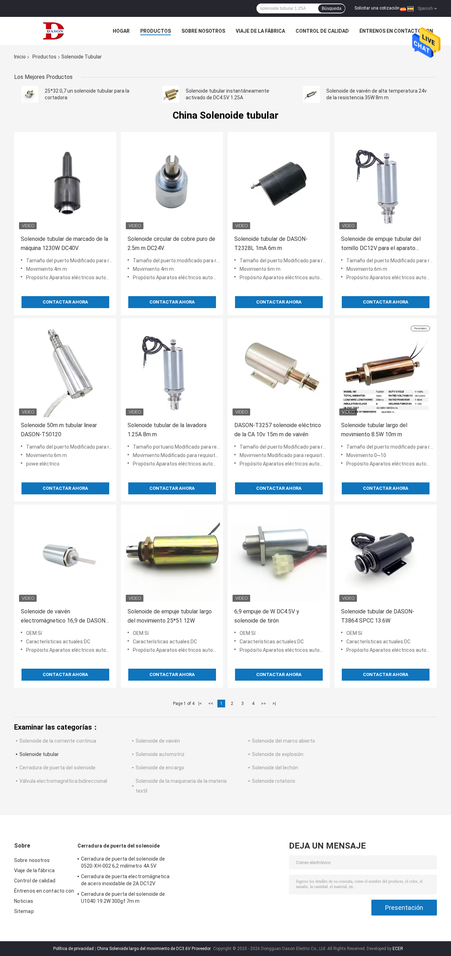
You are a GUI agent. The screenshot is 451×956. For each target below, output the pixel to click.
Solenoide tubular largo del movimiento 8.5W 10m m (374, 430)
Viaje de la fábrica (260, 31)
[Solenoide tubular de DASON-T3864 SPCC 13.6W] (385, 556)
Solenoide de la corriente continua (57, 741)
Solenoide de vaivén (158, 741)
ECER (398, 948)
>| (274, 703)
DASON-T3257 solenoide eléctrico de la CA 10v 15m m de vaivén (277, 430)
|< (200, 703)
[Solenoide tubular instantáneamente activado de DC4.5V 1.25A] (170, 94)
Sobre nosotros (203, 31)
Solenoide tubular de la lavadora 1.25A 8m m (167, 430)
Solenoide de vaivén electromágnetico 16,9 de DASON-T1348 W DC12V (64, 616)
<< (210, 703)
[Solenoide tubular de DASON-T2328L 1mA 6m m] (279, 183)
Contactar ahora (65, 302)
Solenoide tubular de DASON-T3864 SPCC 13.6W (377, 616)
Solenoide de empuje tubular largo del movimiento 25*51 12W (170, 616)
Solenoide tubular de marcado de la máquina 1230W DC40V (64, 243)
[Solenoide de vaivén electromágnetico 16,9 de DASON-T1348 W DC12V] (65, 556)
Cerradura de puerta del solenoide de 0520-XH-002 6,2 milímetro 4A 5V (123, 862)
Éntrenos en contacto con (396, 31)
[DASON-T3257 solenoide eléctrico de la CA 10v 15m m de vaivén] (279, 369)
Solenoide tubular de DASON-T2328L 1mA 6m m (271, 243)
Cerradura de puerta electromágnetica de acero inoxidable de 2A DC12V (125, 880)
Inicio (20, 57)
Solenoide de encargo (160, 767)
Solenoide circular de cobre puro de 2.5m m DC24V (171, 243)
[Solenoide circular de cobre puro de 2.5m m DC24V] (172, 183)
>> (263, 703)
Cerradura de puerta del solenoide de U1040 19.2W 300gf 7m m (123, 897)
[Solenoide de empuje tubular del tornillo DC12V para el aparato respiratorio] (385, 183)
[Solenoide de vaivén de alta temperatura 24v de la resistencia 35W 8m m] (311, 94)
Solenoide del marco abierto (283, 741)
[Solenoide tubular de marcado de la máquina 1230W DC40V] (65, 183)
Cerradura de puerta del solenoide (57, 767)
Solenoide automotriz (160, 754)
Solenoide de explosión (277, 754)
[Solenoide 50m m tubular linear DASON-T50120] (65, 369)
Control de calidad (322, 31)
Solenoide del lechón (275, 767)
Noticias (23, 901)
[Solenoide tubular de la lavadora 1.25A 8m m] (172, 369)
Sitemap (24, 911)
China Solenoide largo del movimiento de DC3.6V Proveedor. (154, 948)
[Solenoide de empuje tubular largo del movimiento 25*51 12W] (172, 556)
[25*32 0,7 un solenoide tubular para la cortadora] (29, 94)
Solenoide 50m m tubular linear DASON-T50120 (59, 430)
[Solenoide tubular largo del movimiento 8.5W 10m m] (385, 369)
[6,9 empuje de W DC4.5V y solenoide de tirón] (279, 556)
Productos (155, 31)
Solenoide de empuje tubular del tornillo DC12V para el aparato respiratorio (381, 244)
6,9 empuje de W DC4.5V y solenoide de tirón (266, 616)
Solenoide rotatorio (273, 781)
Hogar (121, 31)
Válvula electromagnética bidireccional (63, 781)
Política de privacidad (73, 948)
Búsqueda (331, 8)
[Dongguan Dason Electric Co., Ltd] (53, 31)
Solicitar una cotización (377, 8)
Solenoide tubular (39, 754)
